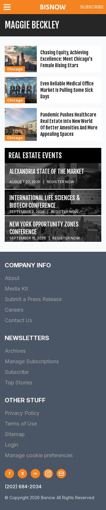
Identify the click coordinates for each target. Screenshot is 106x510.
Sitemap (14, 434)
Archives (15, 351)
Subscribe (92, 6)
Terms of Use (21, 424)
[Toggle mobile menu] (8, 7)
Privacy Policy (22, 413)
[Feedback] (61, 473)
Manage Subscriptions (32, 361)
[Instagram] (48, 473)
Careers (14, 310)
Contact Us (18, 320)
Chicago (15, 69)
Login (11, 445)
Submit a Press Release (33, 299)
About (12, 278)
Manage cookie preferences (39, 455)
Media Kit (16, 289)
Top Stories (18, 382)
